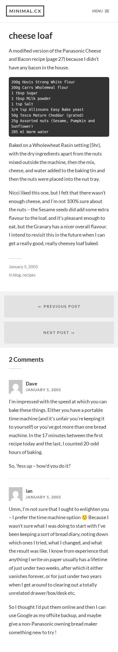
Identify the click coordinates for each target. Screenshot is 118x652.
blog (17, 274)
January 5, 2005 (23, 266)
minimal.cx (25, 10)
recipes (29, 274)
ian (29, 491)
